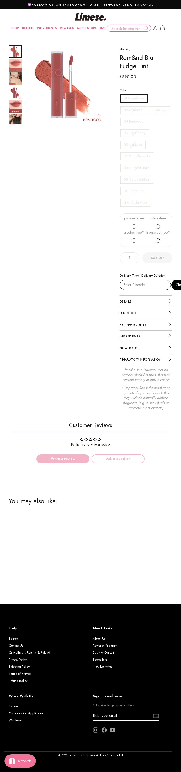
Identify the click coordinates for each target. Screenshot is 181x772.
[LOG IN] (155, 28)
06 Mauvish (133, 145)
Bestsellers (100, 659)
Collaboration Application (26, 713)
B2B (102, 28)
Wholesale (16, 720)
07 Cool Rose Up (137, 156)
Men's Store (87, 28)
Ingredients (47, 28)
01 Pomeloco (134, 98)
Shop (15, 28)
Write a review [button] (63, 458)
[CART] (162, 28)
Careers (14, 706)
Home (124, 49)
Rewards (67, 28)
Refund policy (18, 681)
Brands (28, 28)
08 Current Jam (136, 168)
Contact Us (16, 645)
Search (13, 638)
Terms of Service (20, 673)
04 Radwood (134, 121)
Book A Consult (103, 652)
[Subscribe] (156, 716)
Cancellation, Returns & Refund (29, 652)
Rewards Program (105, 645)
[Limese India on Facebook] (104, 730)
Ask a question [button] (118, 458)
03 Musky (159, 110)
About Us (99, 638)
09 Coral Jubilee (137, 179)
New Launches (102, 666)
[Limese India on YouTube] (112, 730)
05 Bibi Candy (135, 133)
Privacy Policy (18, 659)
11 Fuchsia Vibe (135, 202)
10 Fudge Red (134, 191)
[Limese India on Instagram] (95, 730)
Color (123, 90)
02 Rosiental (133, 110)
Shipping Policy (19, 666)
